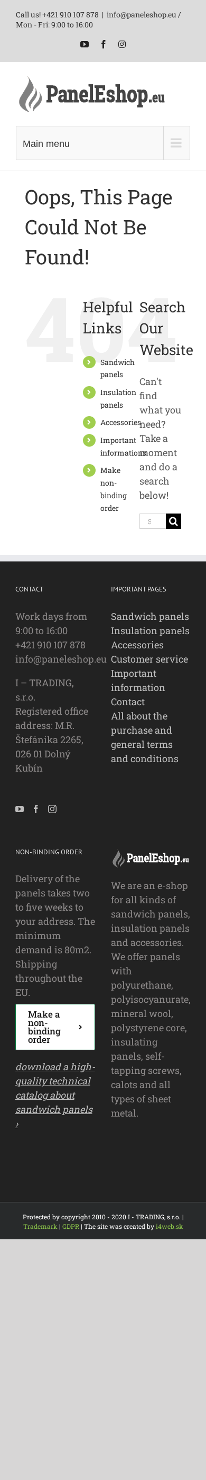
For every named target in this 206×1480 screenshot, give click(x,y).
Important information (138, 680)
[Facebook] (36, 809)
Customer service (149, 659)
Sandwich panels (150, 616)
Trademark (40, 1226)
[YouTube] (19, 809)
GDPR (70, 1226)
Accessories (120, 422)
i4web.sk (169, 1226)
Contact (128, 701)
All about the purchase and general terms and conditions (145, 737)
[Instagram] (52, 809)
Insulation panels (150, 630)
